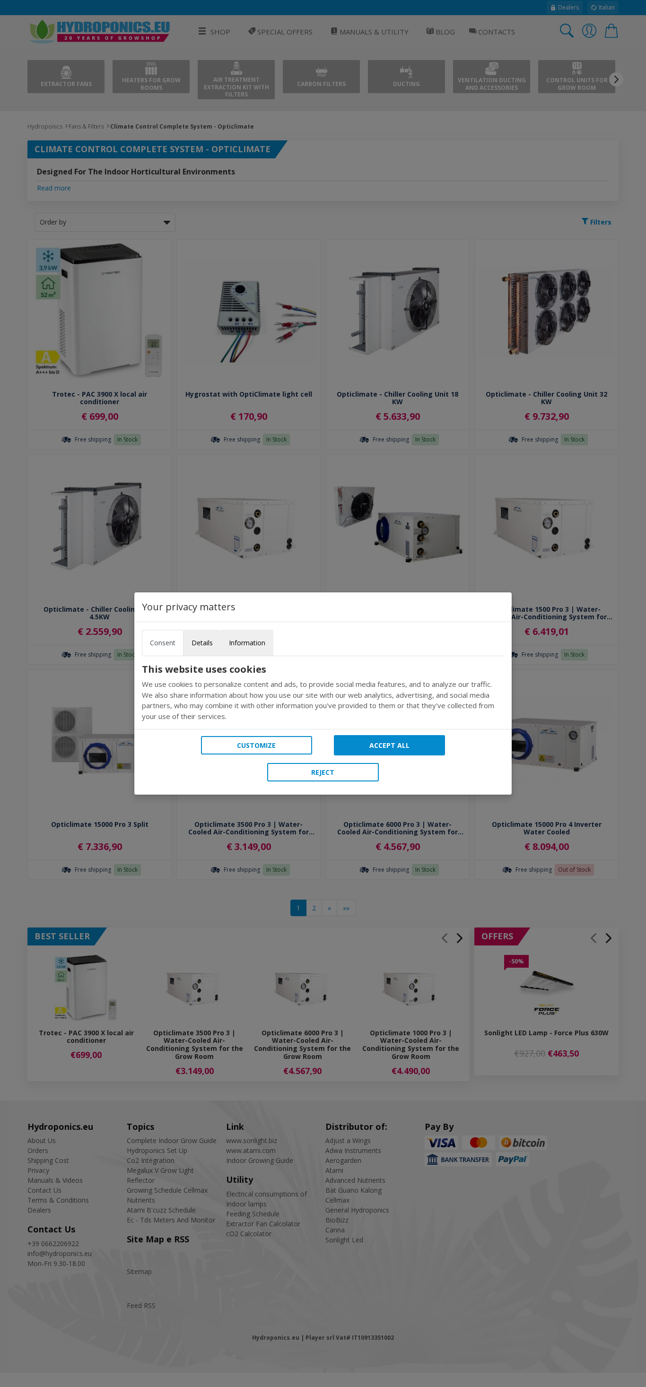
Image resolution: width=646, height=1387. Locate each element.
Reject (322, 772)
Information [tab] (247, 642)
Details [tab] (202, 642)
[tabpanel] (323, 692)
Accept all (389, 745)
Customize (256, 745)
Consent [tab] (162, 642)
